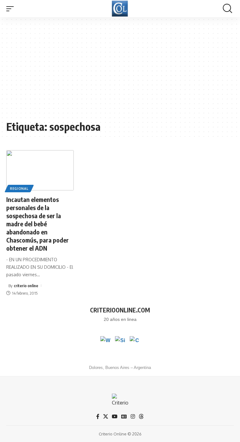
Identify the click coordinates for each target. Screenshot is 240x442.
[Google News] (124, 416)
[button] (11, 8)
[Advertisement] (120, 71)
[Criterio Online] (119, 8)
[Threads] (141, 416)
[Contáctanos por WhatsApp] (105, 341)
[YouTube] (114, 416)
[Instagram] (133, 416)
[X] (106, 416)
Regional (19, 188)
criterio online (26, 285)
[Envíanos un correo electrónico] (135, 341)
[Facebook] (98, 416)
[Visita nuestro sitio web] (120, 341)
